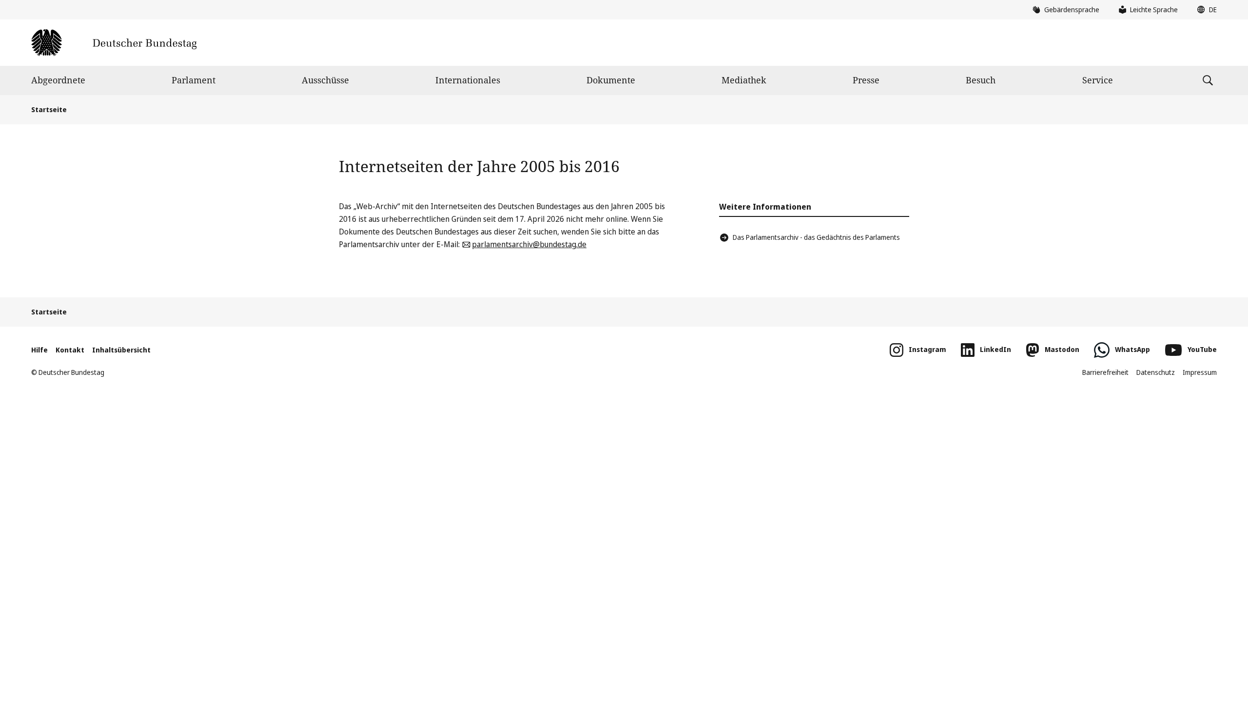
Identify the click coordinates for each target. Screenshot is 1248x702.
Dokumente (610, 80)
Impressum (1200, 372)
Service (1097, 80)
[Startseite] (113, 42)
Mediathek (744, 80)
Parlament (193, 80)
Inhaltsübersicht (121, 349)
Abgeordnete (58, 80)
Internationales (467, 80)
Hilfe (39, 349)
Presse (866, 80)
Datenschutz (1155, 372)
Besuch (980, 80)
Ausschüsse (325, 80)
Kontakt (70, 349)
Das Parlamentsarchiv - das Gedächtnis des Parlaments (816, 237)
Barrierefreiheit (1105, 372)
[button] (1204, 10)
